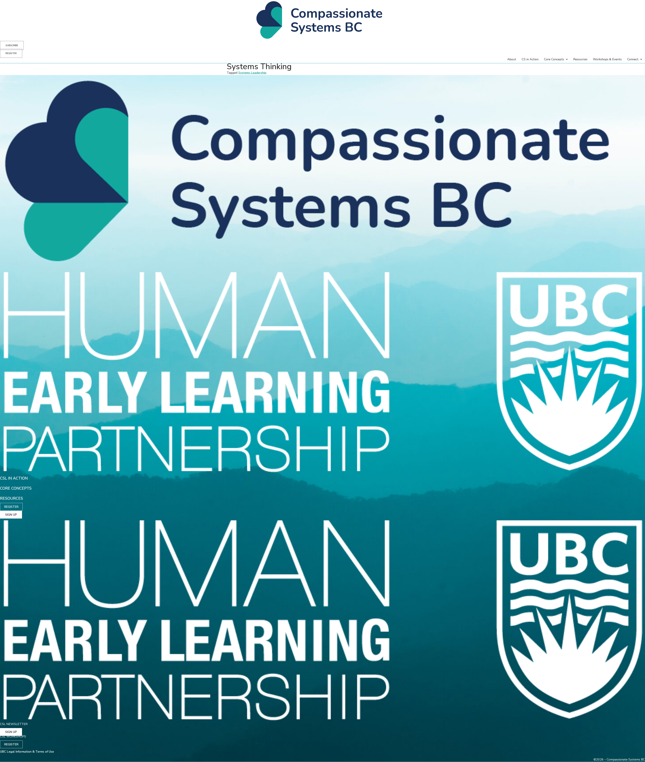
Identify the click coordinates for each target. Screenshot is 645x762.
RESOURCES (11, 498)
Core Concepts (554, 59)
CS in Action (530, 59)
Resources (580, 59)
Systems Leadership (252, 73)
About (511, 59)
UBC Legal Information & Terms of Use (27, 752)
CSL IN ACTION (14, 478)
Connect (632, 59)
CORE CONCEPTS (16, 488)
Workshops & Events (607, 59)
